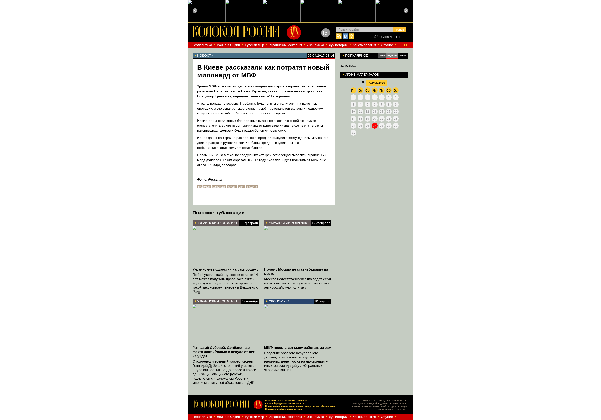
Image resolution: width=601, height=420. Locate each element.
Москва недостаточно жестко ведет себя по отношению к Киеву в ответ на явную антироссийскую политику (297, 283)
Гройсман (204, 186)
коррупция (218, 186)
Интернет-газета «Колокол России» (286, 400)
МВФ (241, 186)
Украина (252, 186)
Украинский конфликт (285, 45)
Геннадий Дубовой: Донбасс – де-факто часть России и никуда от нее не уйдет (224, 351)
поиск (400, 29)
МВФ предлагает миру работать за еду (297, 347)
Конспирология (364, 45)
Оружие (387, 45)
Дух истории (338, 45)
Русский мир (254, 45)
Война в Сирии (228, 45)
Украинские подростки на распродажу (225, 269)
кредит (232, 186)
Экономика (315, 45)
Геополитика (202, 45)
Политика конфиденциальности (283, 409)
